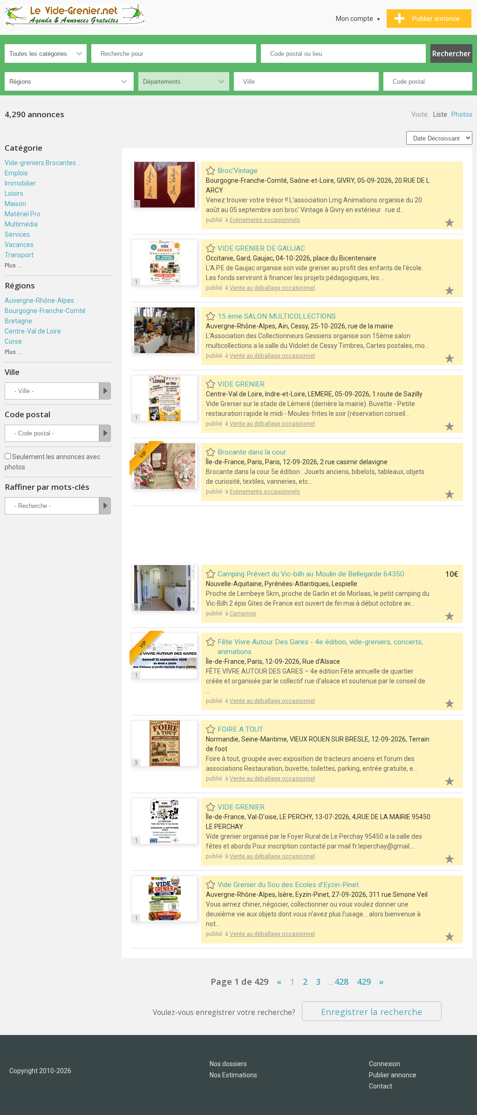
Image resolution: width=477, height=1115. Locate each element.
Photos (461, 114)
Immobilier (20, 183)
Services (17, 234)
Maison (15, 203)
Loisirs (14, 193)
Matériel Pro (23, 214)
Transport (19, 255)
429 (364, 981)
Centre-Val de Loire (33, 331)
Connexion (384, 1064)
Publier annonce (392, 1075)
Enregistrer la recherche (371, 1011)
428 (341, 981)
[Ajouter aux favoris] (444, 221)
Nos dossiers (228, 1064)
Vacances (19, 244)
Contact (380, 1086)
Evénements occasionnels (265, 219)
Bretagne (18, 321)
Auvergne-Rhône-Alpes (39, 300)
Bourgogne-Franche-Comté (45, 310)
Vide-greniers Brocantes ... (43, 163)
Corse (13, 341)
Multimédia (21, 224)
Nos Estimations (233, 1075)
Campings (243, 613)
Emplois (16, 173)
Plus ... (13, 265)
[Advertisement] (300, 536)
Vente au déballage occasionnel (272, 287)
